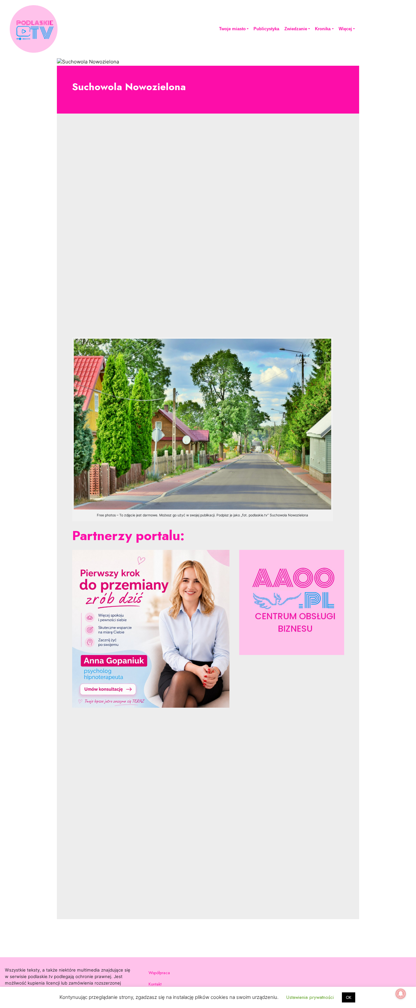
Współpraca (159, 973)
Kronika (323, 28)
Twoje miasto (232, 28)
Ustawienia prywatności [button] (310, 997)
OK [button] (348, 997)
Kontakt (155, 984)
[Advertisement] (208, 230)
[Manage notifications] (401, 993)
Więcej (345, 28)
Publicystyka (266, 28)
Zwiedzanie (295, 28)
